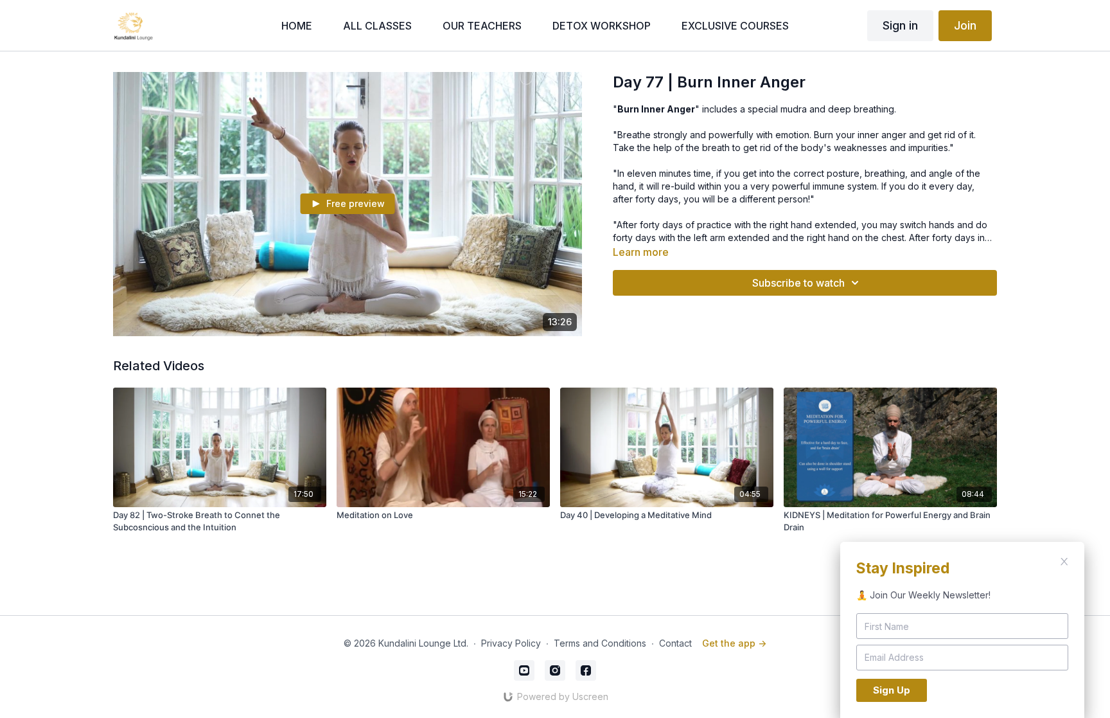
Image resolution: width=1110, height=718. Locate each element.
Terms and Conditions (600, 643)
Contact (675, 643)
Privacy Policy (511, 643)
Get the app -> (734, 643)
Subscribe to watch (798, 282)
